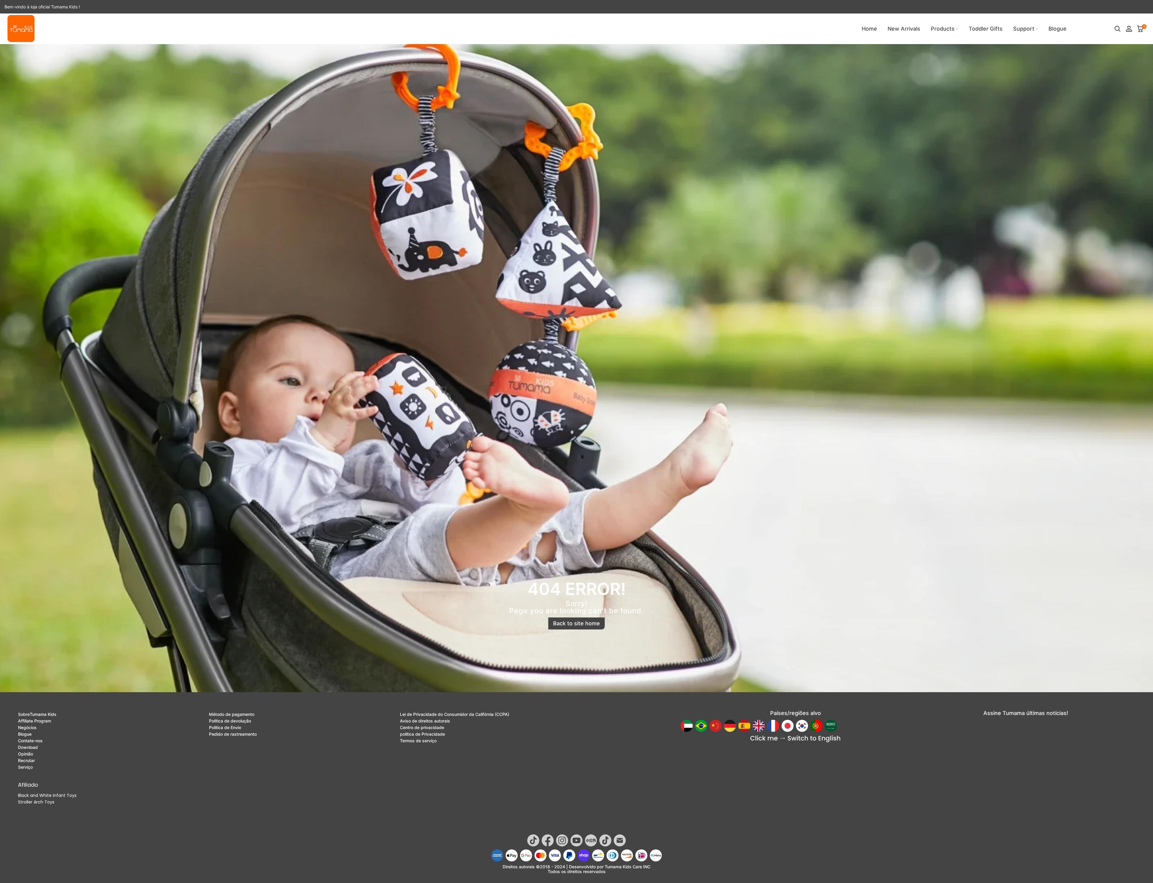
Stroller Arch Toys (36, 802)
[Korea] (802, 726)
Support (1023, 29)
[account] (1129, 29)
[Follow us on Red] (591, 840)
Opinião (25, 754)
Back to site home (576, 623)
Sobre (37, 714)
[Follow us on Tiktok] (533, 840)
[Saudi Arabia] (831, 726)
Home (869, 29)
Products (943, 29)
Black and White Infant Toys (47, 795)
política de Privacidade (422, 734)
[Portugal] (816, 726)
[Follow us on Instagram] (562, 840)
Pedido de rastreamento (233, 734)
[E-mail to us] (620, 840)
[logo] (21, 29)
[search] (1117, 29)
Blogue (1058, 29)
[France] (773, 726)
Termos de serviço (418, 740)
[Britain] (759, 726)
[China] (716, 726)
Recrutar (26, 760)
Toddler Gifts (986, 29)
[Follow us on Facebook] (548, 840)
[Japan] (788, 726)
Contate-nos (30, 740)
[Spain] (744, 726)
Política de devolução (230, 721)
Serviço (25, 767)
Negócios (27, 727)
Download (28, 747)
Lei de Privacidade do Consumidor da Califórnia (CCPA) (454, 714)
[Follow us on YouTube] (576, 840)
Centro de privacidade (422, 727)
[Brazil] (701, 726)
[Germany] (730, 726)
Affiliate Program (34, 721)
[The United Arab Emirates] (687, 726)
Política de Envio (225, 727)
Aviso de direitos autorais (425, 721)
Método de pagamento (231, 714)
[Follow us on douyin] (605, 840)
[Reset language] (795, 739)
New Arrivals (904, 29)
